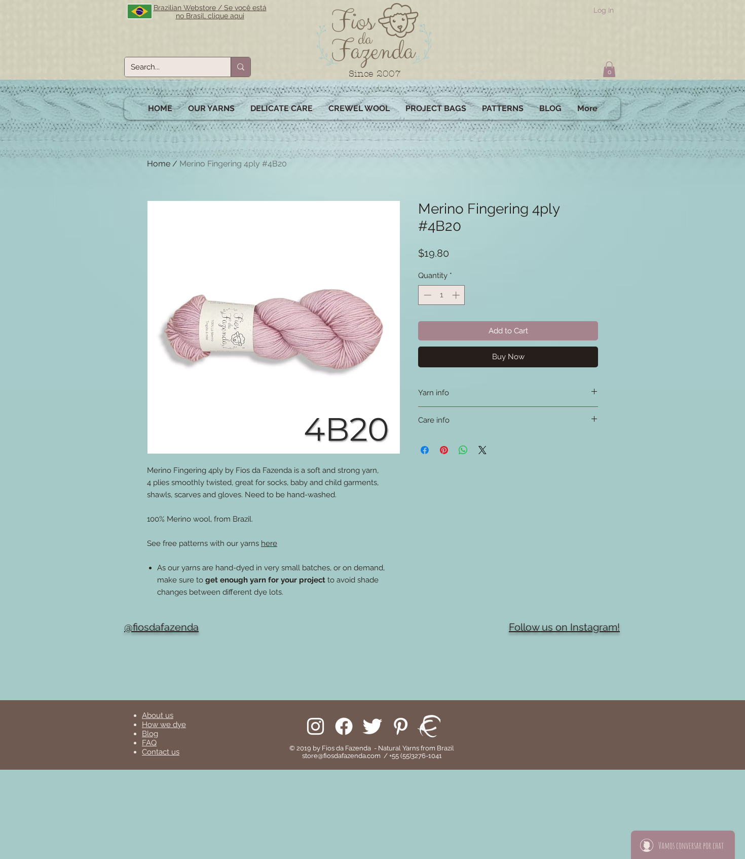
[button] (609, 69)
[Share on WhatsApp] (463, 450)
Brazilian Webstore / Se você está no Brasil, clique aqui (210, 12)
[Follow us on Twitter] (372, 726)
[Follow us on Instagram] (315, 726)
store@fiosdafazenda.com (341, 756)
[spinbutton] (441, 295)
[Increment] (457, 295)
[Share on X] (482, 450)
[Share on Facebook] (425, 450)
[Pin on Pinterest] (444, 450)
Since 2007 (375, 73)
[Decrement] (426, 295)
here (269, 543)
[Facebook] (343, 726)
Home (158, 163)
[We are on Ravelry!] (429, 726)
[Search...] (240, 67)
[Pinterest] (400, 726)
